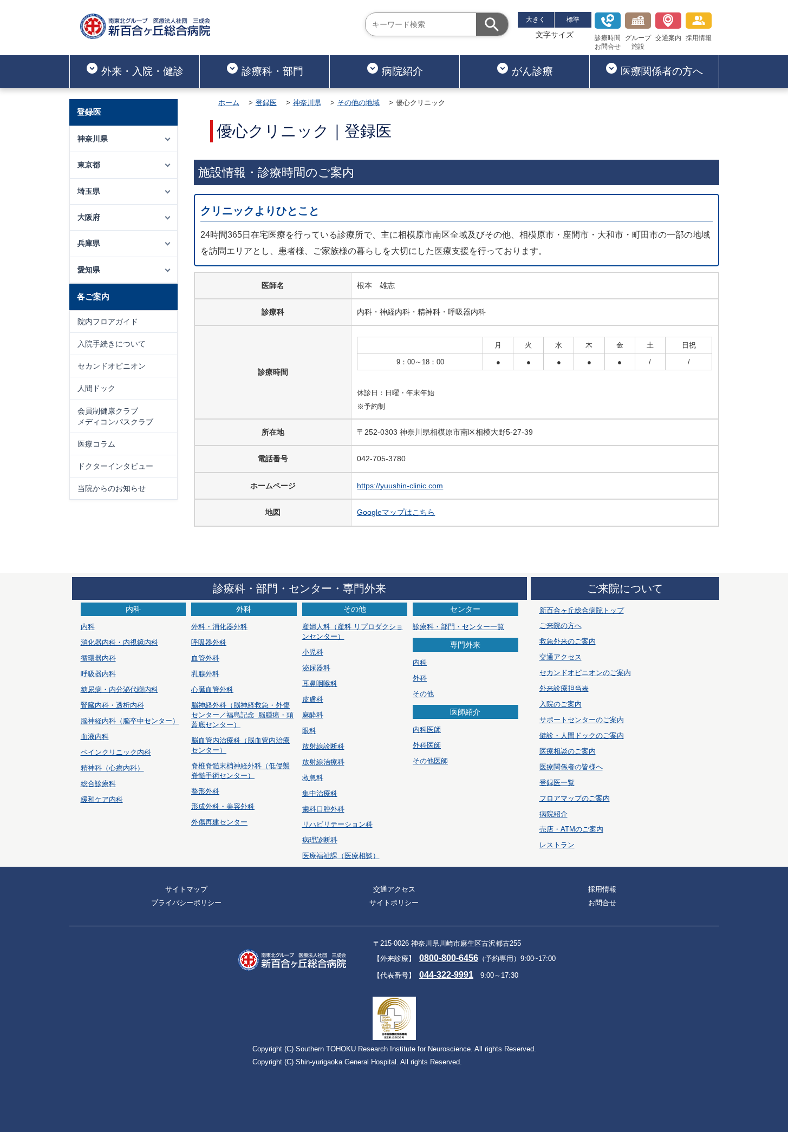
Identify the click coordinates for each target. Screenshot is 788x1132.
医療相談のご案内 (567, 751)
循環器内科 (98, 658)
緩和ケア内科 (102, 799)
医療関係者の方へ (662, 71)
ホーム (228, 103)
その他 (423, 694)
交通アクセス (560, 657)
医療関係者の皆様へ (571, 767)
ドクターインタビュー (115, 466)
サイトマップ (186, 889)
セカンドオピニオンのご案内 (585, 673)
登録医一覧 (557, 782)
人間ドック (96, 388)
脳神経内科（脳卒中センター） (130, 721)
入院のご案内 (560, 704)
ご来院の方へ (560, 625)
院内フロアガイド (107, 321)
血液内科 (95, 736)
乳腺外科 (205, 674)
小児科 (312, 652)
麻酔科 (312, 715)
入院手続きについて (111, 343)
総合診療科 (98, 784)
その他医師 (430, 761)
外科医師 (427, 745)
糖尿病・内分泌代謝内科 (119, 689)
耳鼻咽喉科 (319, 683)
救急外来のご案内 (567, 641)
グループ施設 (638, 42)
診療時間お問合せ (608, 42)
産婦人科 (352, 631)
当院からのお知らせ (111, 488)
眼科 (309, 731)
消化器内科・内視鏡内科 (119, 642)
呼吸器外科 (208, 642)
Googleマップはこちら (396, 512)
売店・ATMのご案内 (571, 829)
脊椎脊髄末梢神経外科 (240, 771)
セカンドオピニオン (111, 366)
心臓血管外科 (212, 689)
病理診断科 (319, 840)
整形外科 (205, 791)
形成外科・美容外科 (223, 806)
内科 (88, 627)
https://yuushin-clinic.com (400, 485)
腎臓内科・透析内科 (112, 705)
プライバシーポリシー (186, 903)
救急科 (312, 778)
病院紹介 (402, 71)
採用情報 (699, 38)
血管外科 (205, 658)
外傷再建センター (219, 822)
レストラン (557, 845)
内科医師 (427, 729)
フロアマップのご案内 (574, 798)
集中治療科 (319, 793)
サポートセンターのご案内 (581, 720)
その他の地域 (358, 103)
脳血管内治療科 (240, 745)
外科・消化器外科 (219, 627)
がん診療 (532, 71)
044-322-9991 (446, 974)
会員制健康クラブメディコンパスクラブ (115, 416)
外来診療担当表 (564, 688)
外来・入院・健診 (142, 71)
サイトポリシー (394, 903)
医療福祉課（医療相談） (341, 856)
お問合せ (602, 903)
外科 (420, 678)
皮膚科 (312, 699)
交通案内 (668, 38)
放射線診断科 (323, 746)
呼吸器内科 (98, 674)
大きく (535, 19)
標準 (572, 19)
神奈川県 (307, 103)
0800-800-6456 (448, 958)
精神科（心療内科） (112, 768)
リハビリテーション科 (337, 824)
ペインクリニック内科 (116, 752)
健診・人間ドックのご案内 (581, 735)
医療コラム (96, 444)
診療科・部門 (272, 71)
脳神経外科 (242, 715)
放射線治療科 (323, 762)
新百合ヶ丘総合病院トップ (581, 610)
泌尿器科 (316, 668)
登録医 (266, 103)
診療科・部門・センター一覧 (458, 627)
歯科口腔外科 (323, 809)
